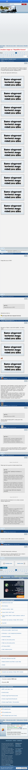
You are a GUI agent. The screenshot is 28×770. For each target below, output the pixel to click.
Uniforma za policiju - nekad (7, 609)
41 (13, 55)
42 (15, 55)
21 (22, 52)
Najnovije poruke (9, 740)
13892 (2, 455)
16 (11, 52)
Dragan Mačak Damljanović (7, 320)
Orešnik (3, 664)
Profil (3, 248)
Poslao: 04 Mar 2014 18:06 (15, 544)
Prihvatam (19, 768)
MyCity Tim (11, 765)
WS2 (2, 253)
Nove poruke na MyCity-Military (7, 600)
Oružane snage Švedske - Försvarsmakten (10, 702)
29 (13, 54)
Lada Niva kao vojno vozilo (7, 602)
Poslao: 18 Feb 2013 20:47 (9, 253)
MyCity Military (2, 45)
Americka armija (5, 692)
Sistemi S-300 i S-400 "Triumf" (8, 612)
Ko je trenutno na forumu (6, 723)
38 (7, 55)
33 (11, 571)
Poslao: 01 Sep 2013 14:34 (11, 427)
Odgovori (4, 567)
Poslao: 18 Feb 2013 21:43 (9, 296)
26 (7, 54)
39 (9, 55)
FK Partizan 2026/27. (6, 646)
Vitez (2, 296)
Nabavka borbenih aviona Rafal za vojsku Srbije (11, 661)
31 (17, 54)
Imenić (5, 378)
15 (9, 52)
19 (18, 52)
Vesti (16, 744)
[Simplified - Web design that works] (19, 754)
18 (16, 52)
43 (17, 55)
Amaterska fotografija (6, 636)
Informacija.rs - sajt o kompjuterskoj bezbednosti (11, 633)
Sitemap (14, 740)
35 (15, 571)
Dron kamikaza (5, 605)
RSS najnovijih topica (6, 709)
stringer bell (6, 544)
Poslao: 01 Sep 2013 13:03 (12, 378)
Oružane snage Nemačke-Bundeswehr (9, 698)
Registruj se (3, 250)
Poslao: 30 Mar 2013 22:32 (19, 320)
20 (20, 52)
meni (7, 1)
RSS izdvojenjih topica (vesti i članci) (9, 715)
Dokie (2, 61)
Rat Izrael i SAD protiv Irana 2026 (8, 658)
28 (11, 54)
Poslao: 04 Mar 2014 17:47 (9, 455)
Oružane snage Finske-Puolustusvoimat (10, 695)
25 (5, 54)
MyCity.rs (18, 744)
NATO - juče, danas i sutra (7, 689)
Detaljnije (20, 727)
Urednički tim (19, 740)
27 (9, 54)
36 (17, 571)
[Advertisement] (14, 29)
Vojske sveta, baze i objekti (11, 45)
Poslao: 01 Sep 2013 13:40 (12, 405)
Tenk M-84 (4, 623)
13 (5, 52)
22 (24, 52)
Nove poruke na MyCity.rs (6, 627)
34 (24, 54)
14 (7, 52)
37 (5, 55)
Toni (5, 531)
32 (9, 571)
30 (15, 54)
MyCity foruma (8, 764)
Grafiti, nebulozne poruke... (7, 649)
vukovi (5, 405)
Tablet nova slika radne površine (8, 639)
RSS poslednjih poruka (6, 712)
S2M (5, 427)
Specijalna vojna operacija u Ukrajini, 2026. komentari (12, 619)
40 (11, 55)
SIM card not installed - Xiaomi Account (10, 630)
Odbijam (24, 768)
